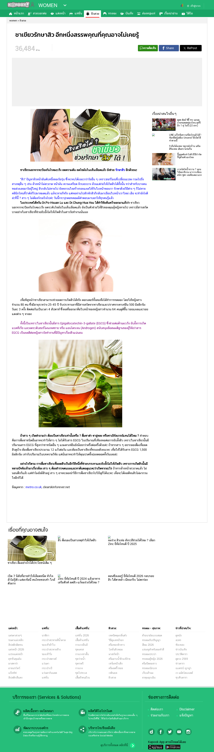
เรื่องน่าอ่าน (171, 13)
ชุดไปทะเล (81, 672)
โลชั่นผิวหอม (116, 649)
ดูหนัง (179, 635)
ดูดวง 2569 (182, 658)
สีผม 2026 (148, 644)
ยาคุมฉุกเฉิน (148, 677)
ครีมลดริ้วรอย (116, 668)
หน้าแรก (19, 13)
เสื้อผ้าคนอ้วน (82, 677)
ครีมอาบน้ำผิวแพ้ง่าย (119, 658)
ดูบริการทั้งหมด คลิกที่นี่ (114, 745)
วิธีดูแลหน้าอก (116, 640)
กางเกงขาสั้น (82, 654)
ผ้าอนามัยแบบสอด (152, 635)
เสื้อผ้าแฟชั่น (82, 640)
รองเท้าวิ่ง (47, 654)
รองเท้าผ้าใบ (48, 644)
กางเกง (79, 668)
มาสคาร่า (13, 663)
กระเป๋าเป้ (47, 668)
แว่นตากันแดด (49, 672)
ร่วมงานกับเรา (160, 715)
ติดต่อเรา (157, 709)
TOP (205, 746)
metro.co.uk (34, 487)
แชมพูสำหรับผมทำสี (153, 649)
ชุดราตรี (79, 663)
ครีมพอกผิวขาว (117, 644)
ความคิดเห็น (149, 48)
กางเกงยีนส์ (81, 644)
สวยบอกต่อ (39, 13)
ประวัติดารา (181, 654)
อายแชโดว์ (14, 668)
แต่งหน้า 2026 (16, 649)
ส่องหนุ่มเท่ (148, 13)
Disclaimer (187, 709)
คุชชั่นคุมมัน (14, 658)
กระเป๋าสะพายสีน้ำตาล (54, 640)
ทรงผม (112, 13)
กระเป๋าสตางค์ (49, 658)
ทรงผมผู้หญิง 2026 (152, 658)
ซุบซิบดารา (181, 677)
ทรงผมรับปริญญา (151, 640)
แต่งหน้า (60, 13)
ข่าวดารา (180, 663)
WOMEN (47, 5)
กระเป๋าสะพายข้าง (51, 649)
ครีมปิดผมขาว (149, 663)
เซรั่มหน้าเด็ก (116, 663)
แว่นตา (45, 663)
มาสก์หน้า (114, 654)
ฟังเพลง (180, 644)
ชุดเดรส (79, 649)
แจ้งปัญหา (186, 715)
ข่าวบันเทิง (181, 649)
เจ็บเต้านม (147, 672)
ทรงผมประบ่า (149, 654)
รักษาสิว (120, 170)
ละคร (178, 640)
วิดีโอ (190, 13)
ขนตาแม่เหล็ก (15, 640)
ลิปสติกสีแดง (15, 677)
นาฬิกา (45, 635)
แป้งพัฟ (12, 672)
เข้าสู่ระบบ (195, 6)
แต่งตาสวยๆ (15, 635)
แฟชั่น (78, 13)
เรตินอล (113, 672)
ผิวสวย (95, 13)
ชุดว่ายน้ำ (80, 658)
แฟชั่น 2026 (82, 635)
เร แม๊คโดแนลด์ (184, 672)
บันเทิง (129, 13)
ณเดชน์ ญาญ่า (183, 668)
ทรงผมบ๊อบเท (149, 668)
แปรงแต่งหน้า (15, 654)
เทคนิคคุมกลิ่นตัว (118, 635)
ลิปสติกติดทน (15, 644)
